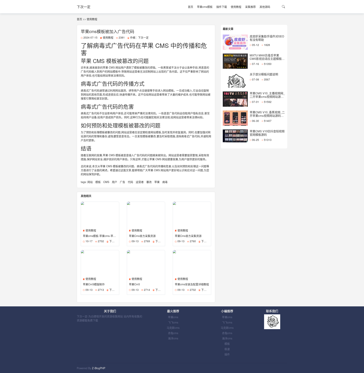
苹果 (157, 182)
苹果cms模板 (205, 7)
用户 (115, 182)
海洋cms (173, 338)
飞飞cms (173, 322)
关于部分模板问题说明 (264, 74)
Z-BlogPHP (98, 368)
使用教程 (236, 7)
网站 (90, 182)
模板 (98, 182)
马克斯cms (173, 328)
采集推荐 (250, 7)
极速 (227, 349)
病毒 (165, 182)
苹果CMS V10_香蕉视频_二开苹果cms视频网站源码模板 (267, 115)
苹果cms (173, 317)
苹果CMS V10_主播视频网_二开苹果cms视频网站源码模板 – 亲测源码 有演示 (267, 96)
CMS (106, 182)
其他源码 (265, 7)
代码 (131, 182)
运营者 (140, 182)
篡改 (149, 182)
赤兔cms (173, 333)
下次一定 (83, 6)
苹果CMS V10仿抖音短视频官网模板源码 (267, 132)
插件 (227, 354)
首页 (190, 7)
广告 (123, 182)
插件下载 (221, 7)
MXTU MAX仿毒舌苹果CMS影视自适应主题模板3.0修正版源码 (266, 58)
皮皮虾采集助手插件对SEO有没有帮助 (267, 38)
